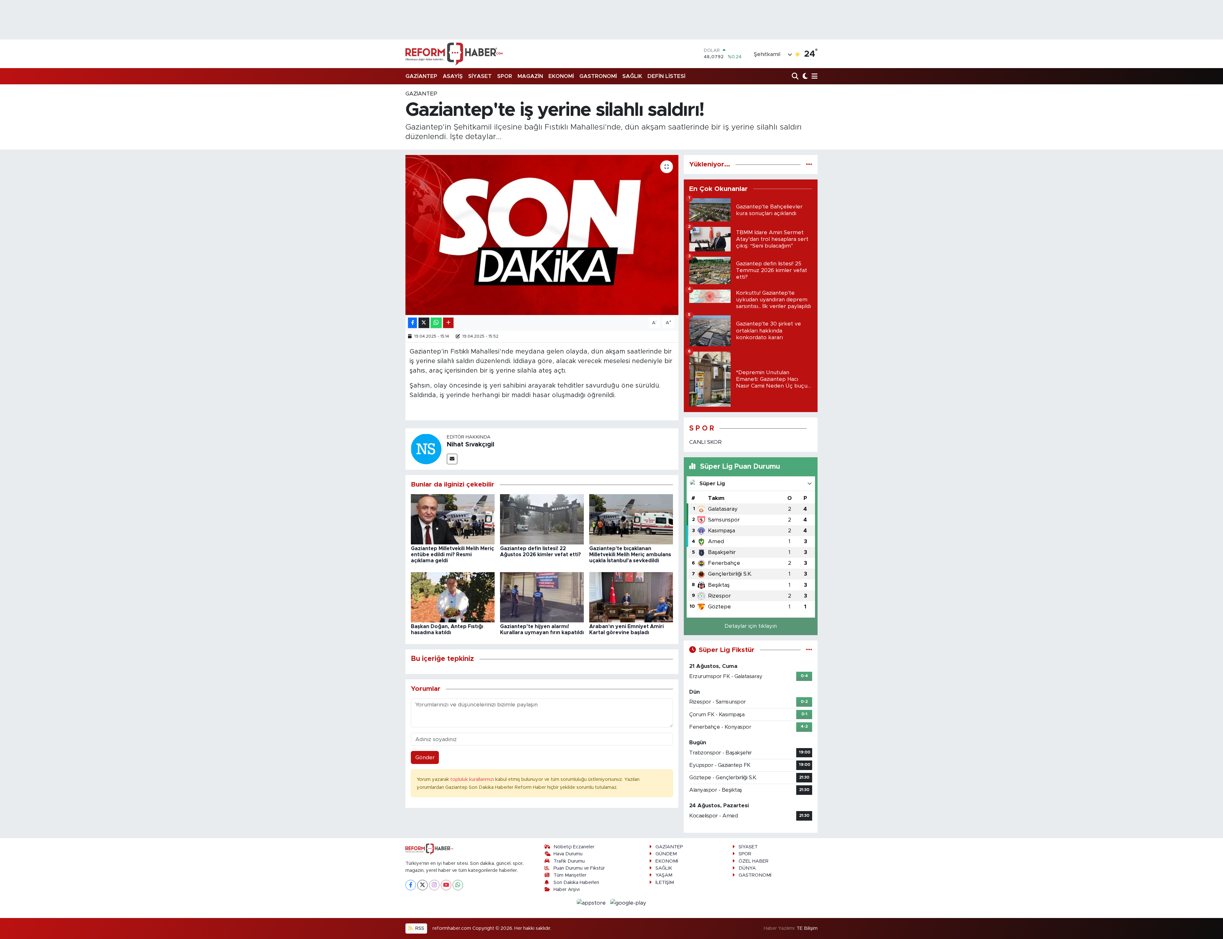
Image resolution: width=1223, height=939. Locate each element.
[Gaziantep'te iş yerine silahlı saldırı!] (541, 235)
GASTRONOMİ (598, 76)
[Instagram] (434, 885)
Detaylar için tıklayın (751, 626)
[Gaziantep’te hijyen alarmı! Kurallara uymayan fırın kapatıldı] (542, 596)
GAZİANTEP (421, 76)
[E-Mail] (452, 459)
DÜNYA (747, 868)
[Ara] (796, 76)
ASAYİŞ (453, 76)
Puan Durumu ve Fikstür (579, 868)
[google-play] (628, 902)
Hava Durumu (568, 853)
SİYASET (480, 76)
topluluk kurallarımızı (472, 779)
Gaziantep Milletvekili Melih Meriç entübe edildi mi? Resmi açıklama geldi (452, 554)
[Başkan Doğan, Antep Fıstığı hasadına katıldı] (453, 596)
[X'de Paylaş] (423, 323)
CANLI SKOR (705, 442)
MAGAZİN (530, 76)
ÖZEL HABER (754, 861)
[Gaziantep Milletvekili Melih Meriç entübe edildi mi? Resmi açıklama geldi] (453, 519)
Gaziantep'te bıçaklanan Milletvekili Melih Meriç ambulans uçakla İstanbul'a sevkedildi (630, 554)
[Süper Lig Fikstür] (809, 650)
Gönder (425, 757)
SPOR (504, 76)
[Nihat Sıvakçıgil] (426, 449)
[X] (422, 885)
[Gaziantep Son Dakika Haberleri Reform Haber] (454, 54)
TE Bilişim (807, 928)
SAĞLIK (632, 76)
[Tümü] (809, 164)
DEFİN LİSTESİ (666, 76)
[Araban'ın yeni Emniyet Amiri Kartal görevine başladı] (631, 596)
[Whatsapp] (458, 885)
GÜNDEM (666, 853)
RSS (419, 928)
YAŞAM (663, 875)
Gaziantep (421, 93)
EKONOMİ (561, 76)
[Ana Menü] (813, 76)
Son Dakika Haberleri (576, 882)
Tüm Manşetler (570, 875)
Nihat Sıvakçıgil (470, 444)
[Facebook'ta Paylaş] (412, 323)
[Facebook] (410, 885)
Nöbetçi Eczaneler (574, 846)
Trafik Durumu (569, 861)
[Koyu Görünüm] (804, 76)
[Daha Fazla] (448, 323)
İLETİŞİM (664, 882)
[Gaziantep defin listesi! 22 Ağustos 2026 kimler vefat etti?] (542, 519)
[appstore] (592, 902)
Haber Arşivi (567, 889)
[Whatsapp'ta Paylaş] (436, 323)
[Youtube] (446, 885)
